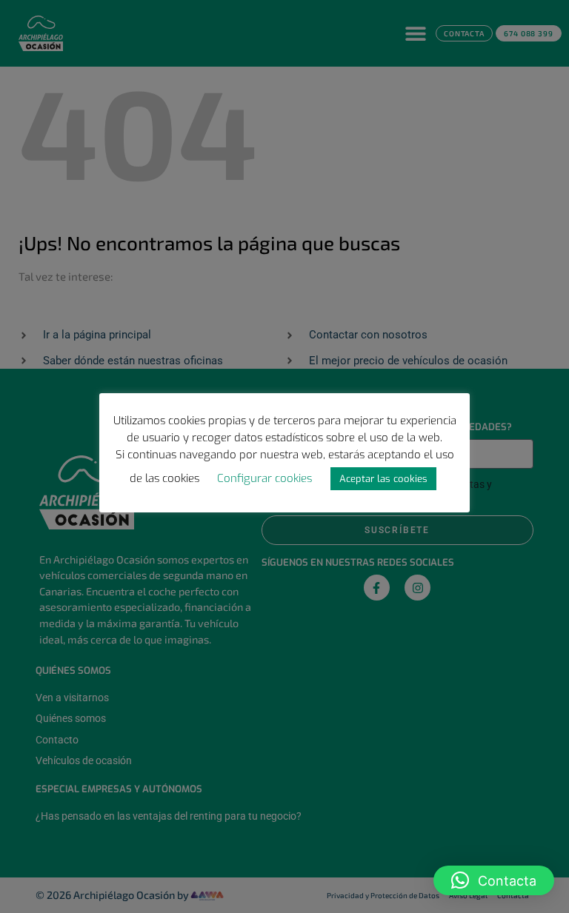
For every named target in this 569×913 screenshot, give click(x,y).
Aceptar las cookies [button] (383, 478)
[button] (493, 880)
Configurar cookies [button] (264, 478)
